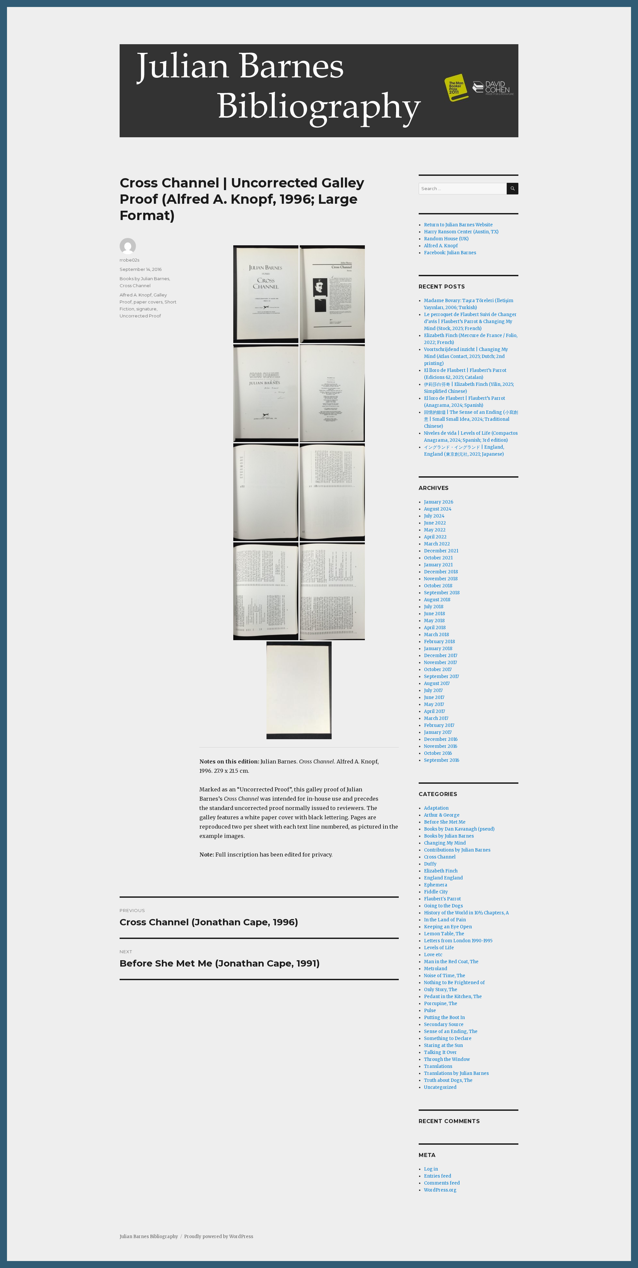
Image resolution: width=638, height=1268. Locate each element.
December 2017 (440, 655)
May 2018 (434, 621)
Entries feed (437, 1176)
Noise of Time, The (444, 976)
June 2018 (434, 614)
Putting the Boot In (444, 1017)
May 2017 (434, 704)
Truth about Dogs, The (448, 1080)
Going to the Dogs (443, 906)
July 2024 (434, 516)
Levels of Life (439, 948)
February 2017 (439, 725)
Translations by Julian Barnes (456, 1073)
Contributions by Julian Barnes (457, 850)
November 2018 (441, 579)
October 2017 (438, 669)
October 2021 (438, 558)
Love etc (433, 955)
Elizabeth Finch (441, 871)
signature (146, 308)
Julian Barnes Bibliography (149, 1236)
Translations (438, 1066)
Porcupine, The (440, 1003)
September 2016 (441, 760)
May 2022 (435, 530)
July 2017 (433, 690)
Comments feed (442, 1183)
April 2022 (435, 537)
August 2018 (437, 600)
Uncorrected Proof (140, 315)
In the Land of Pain (445, 920)
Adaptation (436, 808)
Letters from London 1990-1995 (458, 941)
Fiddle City (436, 892)
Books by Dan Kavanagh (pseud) (459, 829)
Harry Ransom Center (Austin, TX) (461, 232)
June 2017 (434, 697)
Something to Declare (448, 1038)
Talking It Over (440, 1052)
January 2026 (438, 502)
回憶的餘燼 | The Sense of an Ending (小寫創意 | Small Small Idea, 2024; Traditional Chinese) (471, 419)
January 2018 (438, 648)
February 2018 (439, 641)
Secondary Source (444, 1024)
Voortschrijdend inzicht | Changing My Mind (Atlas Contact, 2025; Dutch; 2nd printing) (466, 356)
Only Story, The (440, 989)
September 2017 (441, 676)
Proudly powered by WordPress (218, 1236)
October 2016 (438, 753)
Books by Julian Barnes (144, 278)
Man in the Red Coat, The (451, 962)
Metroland (435, 969)
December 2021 (441, 551)
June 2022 (435, 523)
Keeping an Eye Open (448, 927)
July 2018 (433, 607)
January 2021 (438, 565)
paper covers (148, 301)
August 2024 (438, 509)
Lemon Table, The (444, 934)
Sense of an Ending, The (451, 1031)
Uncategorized (440, 1087)
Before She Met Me (445, 822)
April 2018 (435, 628)
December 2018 (441, 572)
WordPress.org (440, 1190)
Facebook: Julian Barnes (450, 253)
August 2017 (437, 683)
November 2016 (440, 746)
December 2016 (441, 739)
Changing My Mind (445, 843)
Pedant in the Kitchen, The (453, 996)
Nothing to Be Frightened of (454, 982)
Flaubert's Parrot (442, 899)
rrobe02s (129, 260)
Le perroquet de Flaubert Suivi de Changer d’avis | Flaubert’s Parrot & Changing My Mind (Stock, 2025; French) (470, 321)
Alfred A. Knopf (136, 294)
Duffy (430, 864)
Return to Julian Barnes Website (458, 225)
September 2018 (442, 593)
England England (443, 878)
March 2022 (437, 544)
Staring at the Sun (443, 1045)
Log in (431, 1169)
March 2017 (436, 718)
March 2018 (436, 634)
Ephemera (435, 885)
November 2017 (440, 662)
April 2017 (434, 711)
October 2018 (438, 586)
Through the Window (447, 1059)
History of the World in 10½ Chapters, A (466, 913)
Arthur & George (442, 815)
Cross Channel (135, 285)
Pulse (430, 1010)
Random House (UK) (446, 239)
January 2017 (438, 732)
